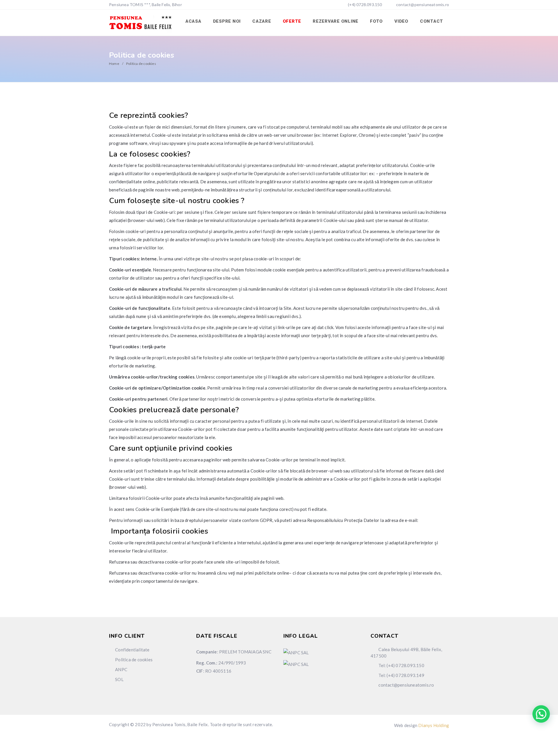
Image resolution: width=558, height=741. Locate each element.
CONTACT (431, 21)
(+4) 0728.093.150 (364, 4)
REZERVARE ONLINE (335, 21)
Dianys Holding (433, 725)
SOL (119, 679)
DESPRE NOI (227, 21)
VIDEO (401, 21)
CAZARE (261, 21)
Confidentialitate (132, 649)
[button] (541, 714)
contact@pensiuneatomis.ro (422, 4)
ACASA (193, 21)
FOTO (376, 21)
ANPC (121, 669)
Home (114, 63)
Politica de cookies (134, 659)
